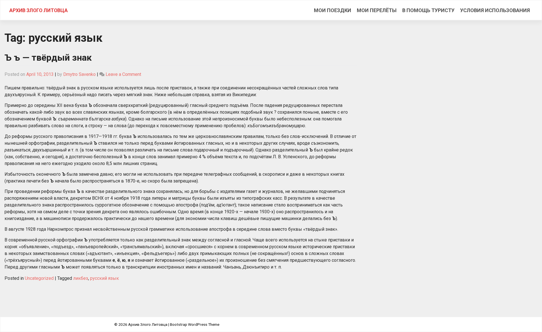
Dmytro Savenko (79, 74)
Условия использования (495, 10)
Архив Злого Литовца (38, 10)
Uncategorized (39, 278)
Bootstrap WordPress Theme (194, 324)
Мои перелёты (377, 10)
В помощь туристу (428, 10)
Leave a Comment (123, 74)
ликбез (80, 278)
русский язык (104, 278)
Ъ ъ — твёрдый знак (48, 57)
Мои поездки (332, 10)
